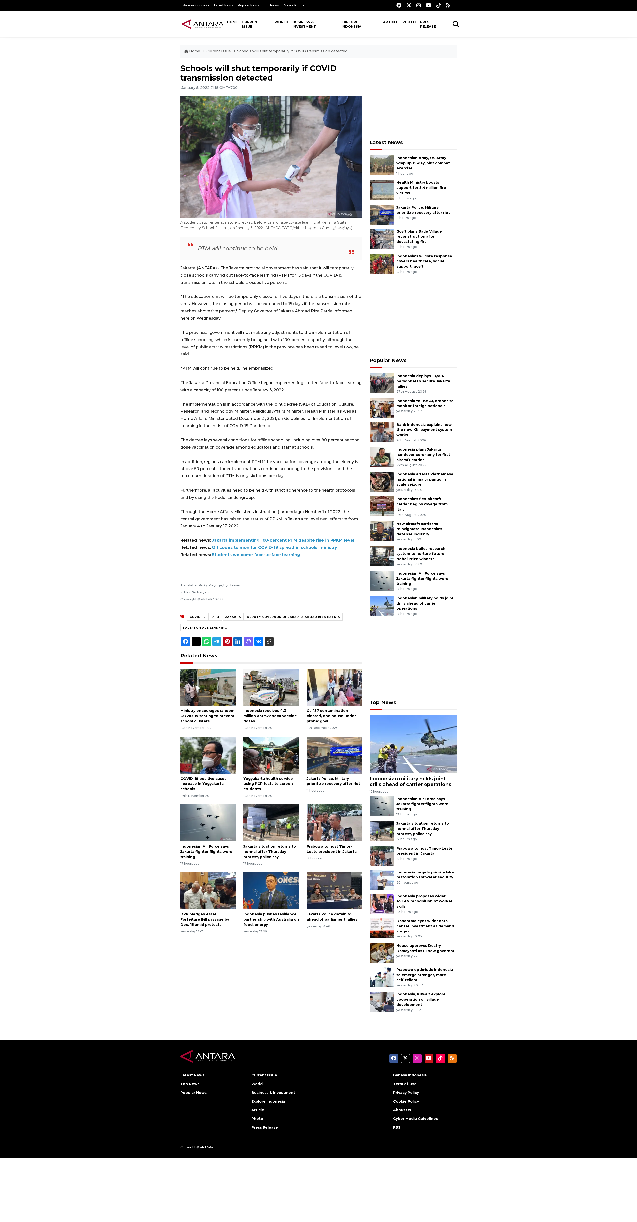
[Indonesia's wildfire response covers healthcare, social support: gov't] (382, 263)
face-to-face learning (205, 627)
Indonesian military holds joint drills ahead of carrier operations (425, 603)
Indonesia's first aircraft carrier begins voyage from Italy (422, 504)
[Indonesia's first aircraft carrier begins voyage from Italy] (382, 506)
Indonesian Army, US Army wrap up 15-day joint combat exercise (423, 163)
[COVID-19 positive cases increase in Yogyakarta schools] (208, 754)
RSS (397, 1127)
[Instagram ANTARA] (418, 5)
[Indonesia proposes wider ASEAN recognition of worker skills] (382, 903)
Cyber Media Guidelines (415, 1118)
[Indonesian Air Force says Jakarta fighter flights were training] (208, 822)
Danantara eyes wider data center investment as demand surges (425, 926)
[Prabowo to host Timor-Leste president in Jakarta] (334, 822)
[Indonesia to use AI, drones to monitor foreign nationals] (382, 408)
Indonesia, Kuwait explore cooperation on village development (421, 999)
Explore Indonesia (351, 24)
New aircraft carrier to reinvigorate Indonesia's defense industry (419, 529)
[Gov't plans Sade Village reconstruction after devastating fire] (382, 238)
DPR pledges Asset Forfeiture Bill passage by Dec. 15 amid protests (204, 919)
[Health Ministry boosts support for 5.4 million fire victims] (382, 189)
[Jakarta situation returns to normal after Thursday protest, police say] (271, 822)
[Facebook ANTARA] (398, 5)
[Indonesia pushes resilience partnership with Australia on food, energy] (271, 890)
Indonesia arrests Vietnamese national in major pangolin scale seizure (424, 479)
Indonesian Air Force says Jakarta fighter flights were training (206, 851)
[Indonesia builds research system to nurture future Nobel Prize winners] (382, 555)
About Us (402, 1110)
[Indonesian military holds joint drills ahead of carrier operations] (382, 605)
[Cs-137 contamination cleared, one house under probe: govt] (334, 687)
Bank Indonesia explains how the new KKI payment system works (424, 429)
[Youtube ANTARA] (428, 5)
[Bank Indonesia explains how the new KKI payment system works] (382, 431)
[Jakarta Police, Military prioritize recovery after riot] (334, 754)
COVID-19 (198, 617)
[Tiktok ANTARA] (438, 5)
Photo (409, 22)
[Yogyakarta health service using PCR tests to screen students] (271, 754)
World (281, 22)
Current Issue (250, 24)
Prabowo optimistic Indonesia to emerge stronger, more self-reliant (424, 974)
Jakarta (233, 617)
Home (232, 22)
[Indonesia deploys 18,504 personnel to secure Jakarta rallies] (382, 383)
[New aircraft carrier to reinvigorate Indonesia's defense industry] (382, 530)
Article (390, 22)
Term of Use (405, 1084)
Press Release (428, 24)
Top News (271, 5)
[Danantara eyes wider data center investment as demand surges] (382, 928)
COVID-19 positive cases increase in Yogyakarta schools (203, 783)
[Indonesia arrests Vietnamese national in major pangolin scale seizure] (382, 481)
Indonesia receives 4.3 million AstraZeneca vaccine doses (270, 715)
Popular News (248, 5)
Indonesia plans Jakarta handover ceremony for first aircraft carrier (423, 454)
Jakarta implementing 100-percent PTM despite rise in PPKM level (283, 540)
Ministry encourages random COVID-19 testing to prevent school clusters (207, 715)
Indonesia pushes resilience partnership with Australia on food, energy (271, 919)
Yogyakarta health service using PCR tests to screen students (268, 783)
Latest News (223, 5)
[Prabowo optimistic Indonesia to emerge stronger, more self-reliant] (382, 976)
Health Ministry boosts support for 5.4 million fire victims (421, 187)
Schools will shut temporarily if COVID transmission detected (292, 51)
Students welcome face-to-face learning (256, 554)
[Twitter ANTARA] (408, 5)
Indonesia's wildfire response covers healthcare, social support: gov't (424, 261)
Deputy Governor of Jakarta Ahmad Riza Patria (293, 617)
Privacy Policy (406, 1092)
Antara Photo (294, 5)
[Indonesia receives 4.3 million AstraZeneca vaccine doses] (271, 687)
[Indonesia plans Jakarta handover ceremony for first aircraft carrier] (382, 456)
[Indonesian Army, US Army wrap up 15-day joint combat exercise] (382, 165)
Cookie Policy (406, 1101)
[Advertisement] (413, 98)
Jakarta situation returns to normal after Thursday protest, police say (269, 851)
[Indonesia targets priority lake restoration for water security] (382, 879)
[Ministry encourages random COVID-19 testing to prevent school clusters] (208, 687)
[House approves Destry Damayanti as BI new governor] (382, 952)
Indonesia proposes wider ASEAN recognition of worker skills (424, 901)
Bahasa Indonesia (196, 5)
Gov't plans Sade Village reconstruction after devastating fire (419, 236)
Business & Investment (304, 24)
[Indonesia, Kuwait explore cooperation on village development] (382, 1001)
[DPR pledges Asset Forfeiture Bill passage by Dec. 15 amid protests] (208, 890)
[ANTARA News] (202, 24)
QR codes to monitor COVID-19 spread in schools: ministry (274, 547)
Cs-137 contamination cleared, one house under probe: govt (331, 715)
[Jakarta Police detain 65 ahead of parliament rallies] (334, 890)
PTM (215, 617)
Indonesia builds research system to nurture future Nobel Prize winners (420, 553)
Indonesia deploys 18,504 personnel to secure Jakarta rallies (423, 381)
